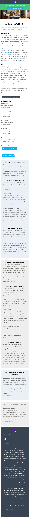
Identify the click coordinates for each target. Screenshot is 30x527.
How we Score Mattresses (10, 518)
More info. (20, 29)
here (24, 501)
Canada (22, 60)
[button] (15, 395)
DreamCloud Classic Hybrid (11, 39)
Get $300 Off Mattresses (8, 155)
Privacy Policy (7, 513)
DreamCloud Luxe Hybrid (8, 52)
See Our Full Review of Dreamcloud (11, 97)
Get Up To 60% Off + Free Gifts (15, 8)
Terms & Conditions (8, 509)
